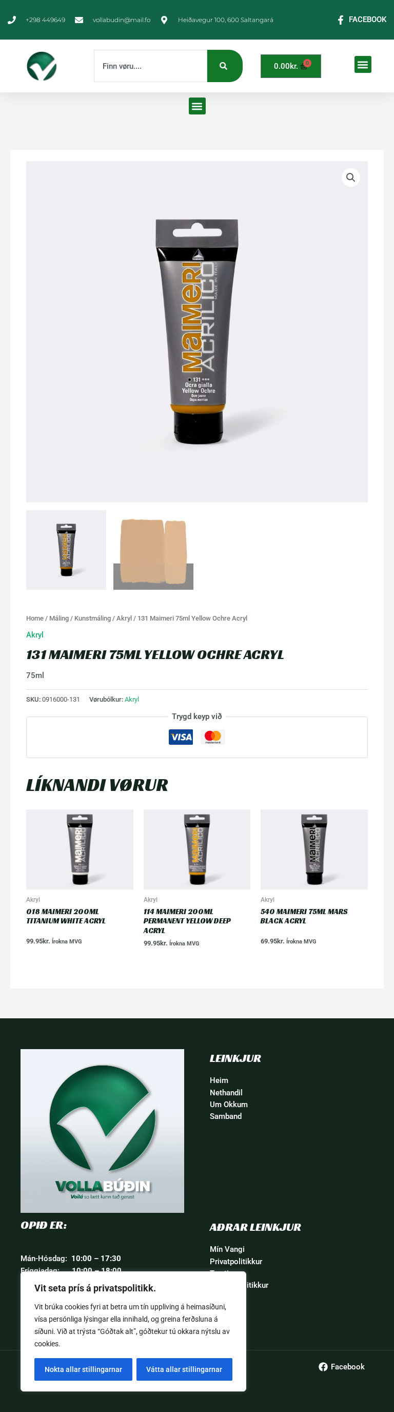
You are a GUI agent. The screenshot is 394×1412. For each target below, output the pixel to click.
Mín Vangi (227, 1249)
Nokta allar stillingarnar (83, 1369)
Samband (226, 1116)
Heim (219, 1080)
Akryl (124, 618)
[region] (133, 1331)
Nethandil (226, 1092)
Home (35, 618)
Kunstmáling (92, 618)
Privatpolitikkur (236, 1261)
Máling (59, 618)
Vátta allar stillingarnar (184, 1369)
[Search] (225, 66)
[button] (362, 64)
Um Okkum (229, 1104)
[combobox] (150, 66)
